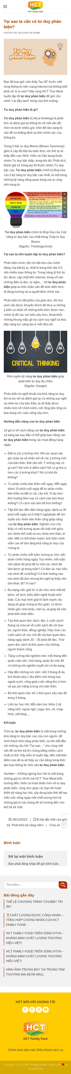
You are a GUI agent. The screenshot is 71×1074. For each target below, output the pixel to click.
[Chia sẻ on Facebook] (64, 825)
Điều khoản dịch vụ (50, 1050)
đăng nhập (28, 863)
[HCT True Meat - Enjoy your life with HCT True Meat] (35, 7)
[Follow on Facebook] (25, 1010)
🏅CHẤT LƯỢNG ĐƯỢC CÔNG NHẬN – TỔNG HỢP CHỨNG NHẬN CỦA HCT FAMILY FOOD (34, 920)
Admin (36, 33)
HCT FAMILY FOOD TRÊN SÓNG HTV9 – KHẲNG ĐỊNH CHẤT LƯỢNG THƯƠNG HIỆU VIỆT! (34, 938)
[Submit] (63, 885)
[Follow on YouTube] (46, 1010)
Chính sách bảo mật (21, 1050)
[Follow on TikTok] (39, 1010)
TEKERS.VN (35, 1068)
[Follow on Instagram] (32, 1010)
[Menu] (5, 6)
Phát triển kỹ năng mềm (27, 825)
